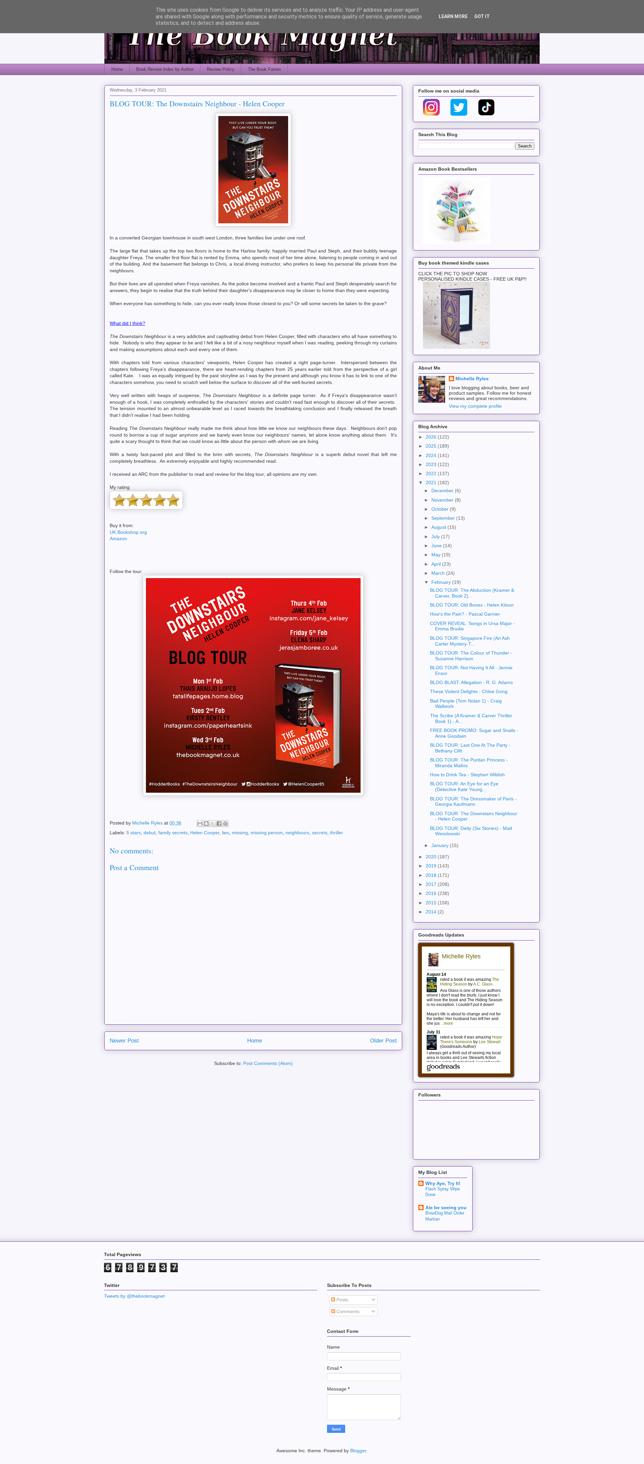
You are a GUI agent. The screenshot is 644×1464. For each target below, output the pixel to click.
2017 (432, 884)
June (437, 545)
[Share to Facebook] (219, 823)
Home (117, 69)
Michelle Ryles (472, 378)
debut (150, 832)
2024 (432, 455)
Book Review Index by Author (165, 69)
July (436, 536)
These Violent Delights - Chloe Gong (468, 691)
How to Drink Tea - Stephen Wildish (467, 774)
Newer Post (124, 1040)
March (438, 573)
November (443, 500)
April (436, 564)
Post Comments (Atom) (268, 1063)
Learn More (453, 16)
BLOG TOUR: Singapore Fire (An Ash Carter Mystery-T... (470, 640)
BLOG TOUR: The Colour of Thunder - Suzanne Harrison (471, 655)
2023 (432, 464)
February (441, 582)
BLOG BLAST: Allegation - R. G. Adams (471, 682)
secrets (319, 832)
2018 (432, 875)
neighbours (297, 832)
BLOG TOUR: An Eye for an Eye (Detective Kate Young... (464, 786)
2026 (432, 437)
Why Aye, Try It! (443, 1183)
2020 (432, 856)
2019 (432, 865)
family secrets (172, 832)
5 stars (133, 832)
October (440, 509)
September (443, 518)
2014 (432, 911)
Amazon (118, 538)
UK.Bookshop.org (128, 532)
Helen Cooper (204, 832)
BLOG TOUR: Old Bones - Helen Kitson (472, 605)
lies (225, 832)
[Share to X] (212, 823)
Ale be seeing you (446, 1207)
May (436, 554)
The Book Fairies (264, 69)
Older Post (383, 1040)
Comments (347, 1311)
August (439, 527)
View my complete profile (475, 406)
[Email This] (200, 823)
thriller (336, 832)
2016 (432, 893)
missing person (267, 832)
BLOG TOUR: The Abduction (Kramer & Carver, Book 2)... (472, 593)
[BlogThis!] (206, 823)
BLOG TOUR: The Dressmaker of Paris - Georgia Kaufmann (473, 801)
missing (240, 832)
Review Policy (220, 69)
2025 (432, 446)
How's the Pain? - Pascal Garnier (465, 614)
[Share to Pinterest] (225, 823)
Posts (341, 1299)
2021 (432, 482)
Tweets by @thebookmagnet (134, 1296)
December (443, 490)
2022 (432, 473)
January (440, 845)
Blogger (358, 1450)
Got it (482, 16)
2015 (432, 902)
